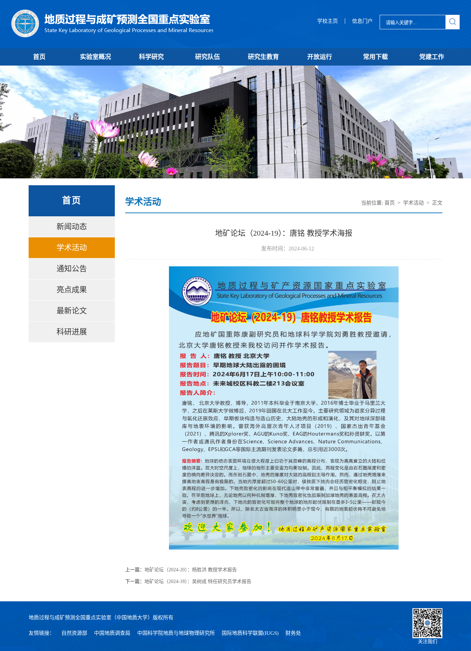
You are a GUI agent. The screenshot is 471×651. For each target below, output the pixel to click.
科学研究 (151, 56)
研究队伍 (207, 56)
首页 (39, 56)
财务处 (293, 633)
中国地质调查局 (112, 633)
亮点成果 (72, 289)
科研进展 (72, 331)
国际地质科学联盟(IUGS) (250, 633)
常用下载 (375, 56)
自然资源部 (74, 633)
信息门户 (362, 21)
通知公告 (72, 268)
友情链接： (41, 633)
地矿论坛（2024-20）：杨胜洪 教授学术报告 (190, 570)
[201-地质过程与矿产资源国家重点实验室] (112, 24)
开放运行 (319, 56)
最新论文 (72, 310)
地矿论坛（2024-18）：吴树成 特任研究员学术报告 (197, 581)
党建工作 (431, 56)
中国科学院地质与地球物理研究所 (176, 633)
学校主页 (327, 21)
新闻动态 (72, 226)
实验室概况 (95, 56)
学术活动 (72, 247)
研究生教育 (263, 56)
